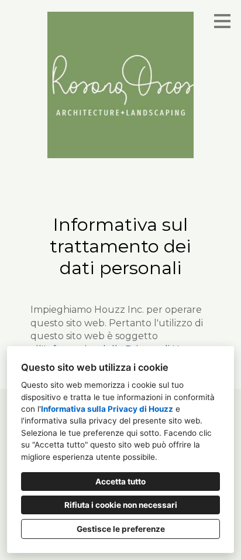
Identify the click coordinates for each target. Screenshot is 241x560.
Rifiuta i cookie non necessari (120, 505)
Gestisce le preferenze (121, 529)
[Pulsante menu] (222, 21)
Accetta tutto (120, 481)
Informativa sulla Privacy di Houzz (107, 409)
